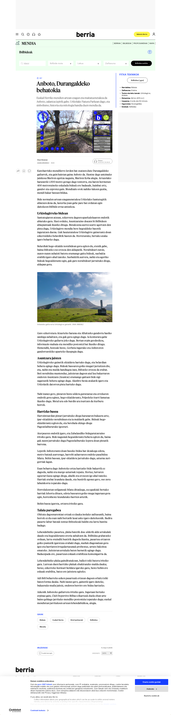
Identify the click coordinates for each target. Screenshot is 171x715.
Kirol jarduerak (77, 620)
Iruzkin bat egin (47, 653)
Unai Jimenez (42, 160)
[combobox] (60, 63)
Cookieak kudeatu (37, 710)
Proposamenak (140, 43)
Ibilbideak (127, 43)
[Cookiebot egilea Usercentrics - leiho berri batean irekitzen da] (15, 710)
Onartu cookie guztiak (152, 682)
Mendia (43, 627)
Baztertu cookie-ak (151, 696)
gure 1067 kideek (44, 684)
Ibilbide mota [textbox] (56, 63)
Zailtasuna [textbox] (110, 63)
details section (110, 704)
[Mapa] (150, 52)
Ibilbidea (93, 620)
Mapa (151, 43)
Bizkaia (42, 620)
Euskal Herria (58, 620)
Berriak (117, 43)
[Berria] (25, 671)
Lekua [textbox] (80, 63)
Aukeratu (150, 689)
